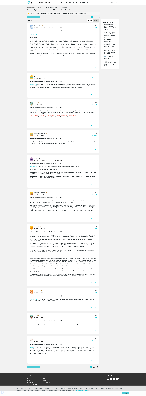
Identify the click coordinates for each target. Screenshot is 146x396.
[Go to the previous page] (87, 17)
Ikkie (35, 315)
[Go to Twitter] (114, 379)
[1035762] (32, 77)
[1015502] (32, 134)
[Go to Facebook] (111, 379)
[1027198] (32, 316)
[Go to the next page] (99, 17)
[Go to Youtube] (108, 379)
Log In (111, 2)
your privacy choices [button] (82, 390)
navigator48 (42, 133)
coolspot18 (37, 158)
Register (117, 2)
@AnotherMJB (33, 34)
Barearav (36, 76)
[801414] (32, 159)
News (44, 378)
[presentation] (31, 27)
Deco (41, 7)
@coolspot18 (33, 200)
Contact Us (30, 380)
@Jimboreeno (33, 324)
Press (44, 376)
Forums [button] (68, 2)
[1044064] (32, 291)
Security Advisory (47, 382)
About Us (30, 376)
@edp (31, 141)
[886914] (32, 26)
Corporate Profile (31, 378)
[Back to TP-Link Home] (31, 2)
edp (35, 102)
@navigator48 (33, 166)
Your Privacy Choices (32, 384)
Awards (44, 380)
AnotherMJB (37, 25)
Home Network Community (33, 7)
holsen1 (36, 339)
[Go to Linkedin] (117, 379)
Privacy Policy (30, 382)
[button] (62, 2)
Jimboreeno (37, 290)
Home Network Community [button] (43, 2)
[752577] (32, 340)
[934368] (32, 103)
